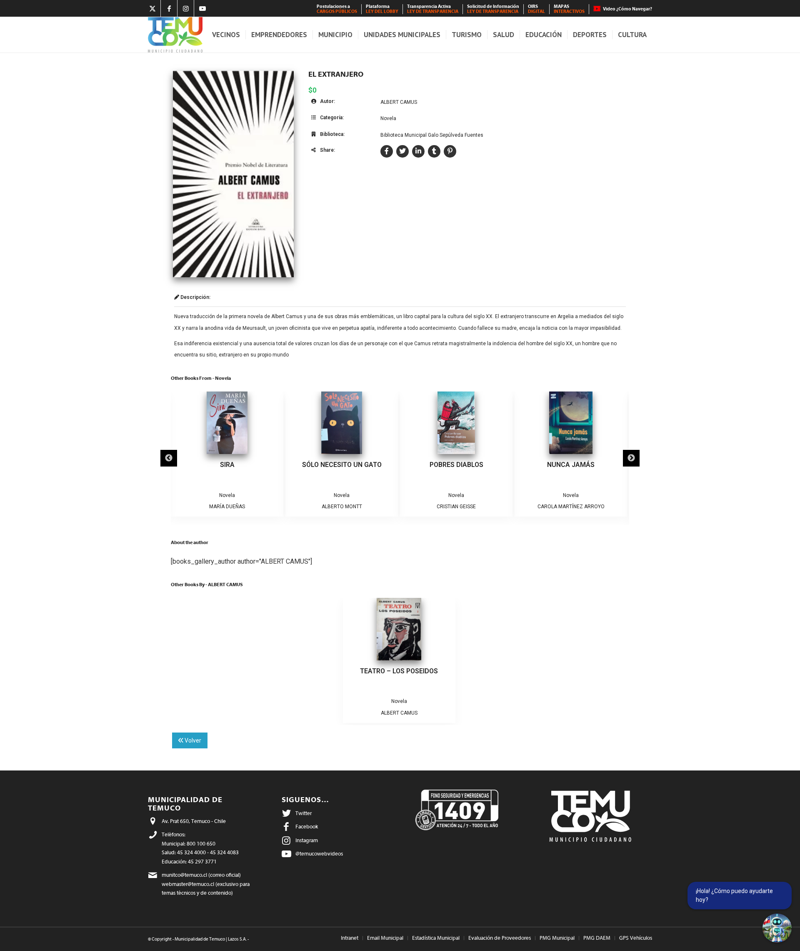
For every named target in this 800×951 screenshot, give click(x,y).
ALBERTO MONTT (342, 506)
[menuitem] (337, 9)
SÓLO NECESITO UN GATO (342, 465)
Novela (388, 118)
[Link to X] (152, 8)
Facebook (306, 826)
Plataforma (382, 9)
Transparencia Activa (432, 9)
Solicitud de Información (493, 9)
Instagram (306, 840)
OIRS (536, 9)
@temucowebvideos (319, 854)
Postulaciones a (337, 9)
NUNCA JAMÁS (571, 465)
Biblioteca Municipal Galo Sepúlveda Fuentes (431, 135)
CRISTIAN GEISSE (456, 506)
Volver (192, 740)
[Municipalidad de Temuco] (175, 35)
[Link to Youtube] (202, 8)
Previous (168, 458)
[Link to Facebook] (169, 8)
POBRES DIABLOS (456, 465)
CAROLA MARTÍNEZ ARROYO (571, 506)
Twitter (303, 813)
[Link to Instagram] (186, 8)
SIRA (227, 465)
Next (631, 458)
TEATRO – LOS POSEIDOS (399, 671)
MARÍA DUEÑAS (227, 506)
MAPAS (569, 9)
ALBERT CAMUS (398, 102)
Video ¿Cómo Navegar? (627, 9)
